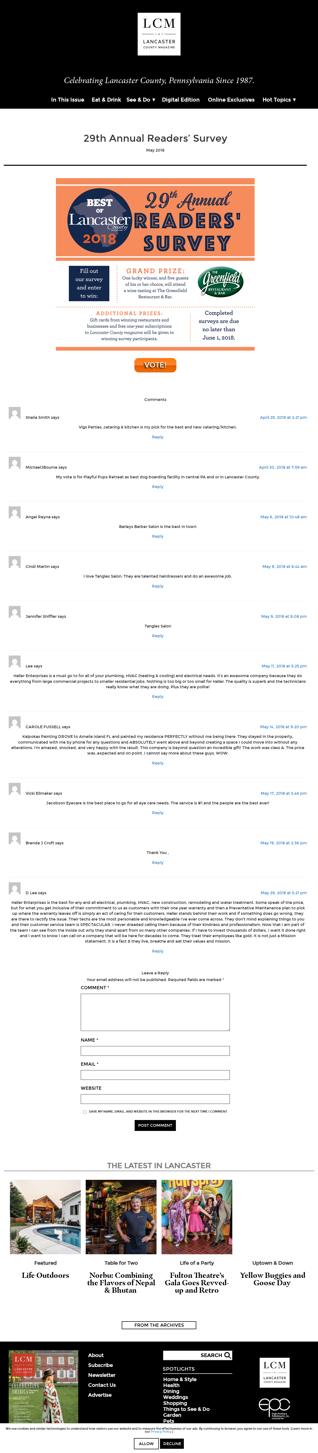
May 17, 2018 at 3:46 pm (284, 793)
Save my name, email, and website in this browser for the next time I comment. (158, 1111)
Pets (168, 1421)
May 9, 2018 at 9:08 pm (284, 616)
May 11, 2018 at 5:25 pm (284, 666)
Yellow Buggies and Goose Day (272, 1279)
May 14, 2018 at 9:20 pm (283, 727)
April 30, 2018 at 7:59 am (283, 467)
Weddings (175, 1397)
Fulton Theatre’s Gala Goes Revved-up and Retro (197, 1283)
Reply (157, 437)
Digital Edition (181, 100)
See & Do (138, 100)
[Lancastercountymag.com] (275, 1387)
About (96, 1355)
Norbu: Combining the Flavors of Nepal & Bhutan (121, 1283)
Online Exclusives (231, 100)
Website (91, 1088)
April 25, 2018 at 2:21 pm (283, 417)
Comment (95, 988)
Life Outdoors (45, 1275)
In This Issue (67, 100)
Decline (172, 1443)
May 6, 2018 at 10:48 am (283, 517)
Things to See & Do (186, 1409)
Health (171, 1385)
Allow (146, 1443)
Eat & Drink (106, 100)
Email (90, 1064)
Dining (171, 1391)
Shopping (175, 1403)
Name (89, 1040)
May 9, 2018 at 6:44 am (284, 566)
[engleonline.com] (274, 1420)
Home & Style (180, 1379)
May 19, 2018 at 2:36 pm (283, 843)
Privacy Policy (161, 1431)
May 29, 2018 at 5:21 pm (284, 893)
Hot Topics (277, 100)
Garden (172, 1415)
